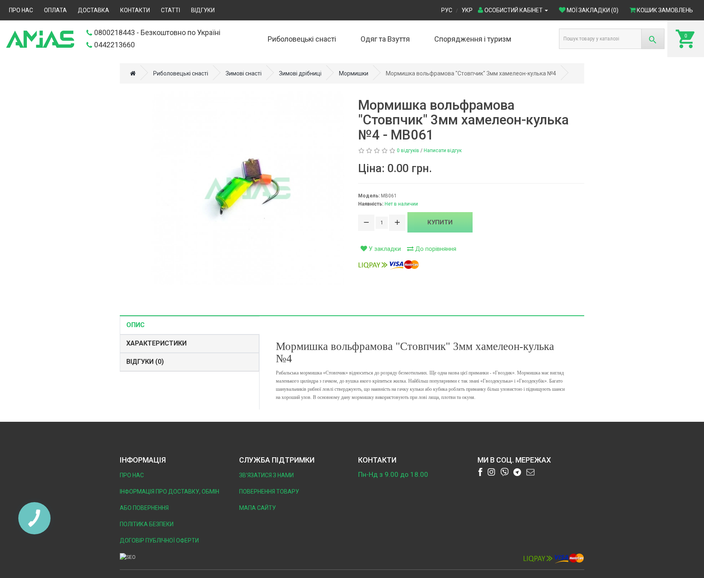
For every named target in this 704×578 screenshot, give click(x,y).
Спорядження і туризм (472, 39)
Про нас (132, 475)
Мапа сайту (257, 508)
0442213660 (114, 44)
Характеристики (156, 343)
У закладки (384, 248)
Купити (440, 222)
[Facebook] (480, 472)
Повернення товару (269, 491)
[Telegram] (517, 472)
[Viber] (504, 472)
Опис (135, 325)
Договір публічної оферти (159, 540)
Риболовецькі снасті (302, 39)
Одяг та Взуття (385, 39)
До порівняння (435, 248)
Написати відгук (443, 150)
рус (446, 10)
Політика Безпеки (147, 524)
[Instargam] (491, 472)
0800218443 (114, 32)
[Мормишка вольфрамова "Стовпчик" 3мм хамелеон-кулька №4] (247, 188)
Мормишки (353, 73)
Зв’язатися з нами (266, 475)
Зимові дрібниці (300, 73)
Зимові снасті (244, 73)
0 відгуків (408, 150)
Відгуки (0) (145, 361)
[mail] (530, 472)
